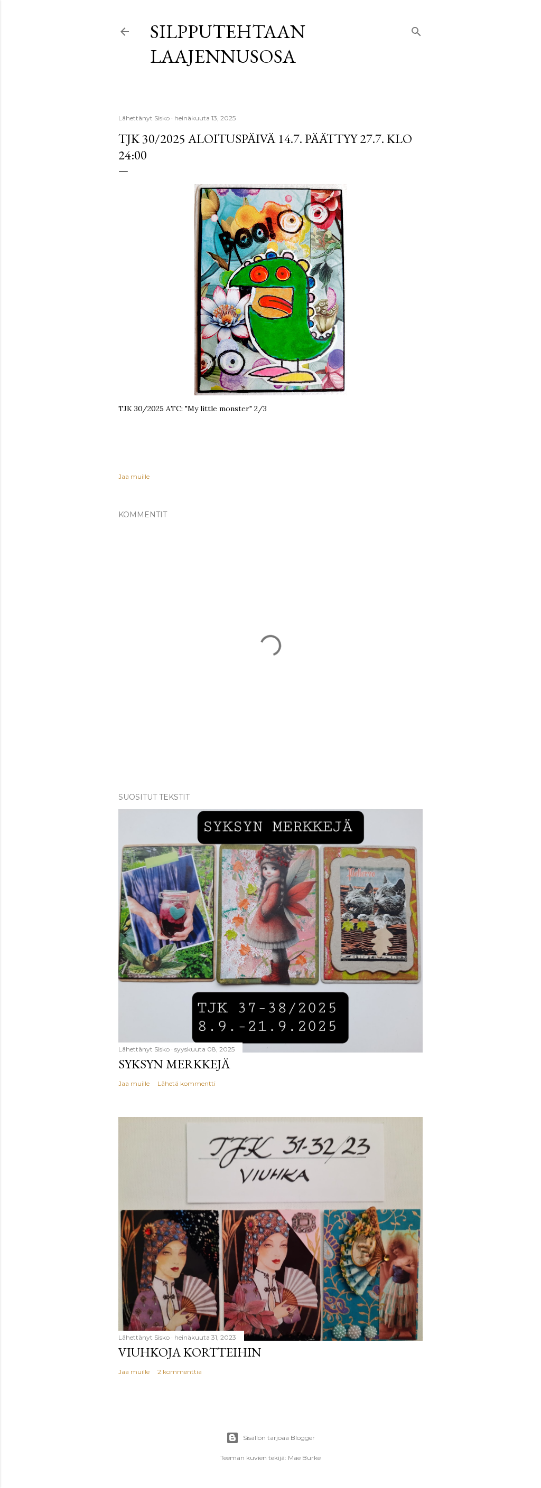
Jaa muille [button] (134, 476)
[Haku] (416, 29)
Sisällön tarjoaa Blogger (279, 1438)
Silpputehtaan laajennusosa (227, 44)
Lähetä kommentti (186, 1083)
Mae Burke (304, 1458)
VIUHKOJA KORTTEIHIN (190, 1352)
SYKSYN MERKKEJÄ (174, 1064)
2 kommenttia (179, 1372)
